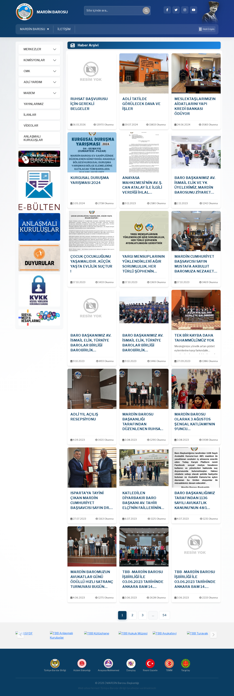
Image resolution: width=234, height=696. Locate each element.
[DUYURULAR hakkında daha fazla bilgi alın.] (39, 257)
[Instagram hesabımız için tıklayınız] (184, 10)
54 (165, 615)
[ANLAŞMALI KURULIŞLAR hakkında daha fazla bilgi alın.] (39, 226)
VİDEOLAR (31, 125)
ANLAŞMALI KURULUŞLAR (33, 138)
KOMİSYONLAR (34, 60)
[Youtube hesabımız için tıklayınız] (193, 10)
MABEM (29, 93)
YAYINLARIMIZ (34, 104)
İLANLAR (30, 115)
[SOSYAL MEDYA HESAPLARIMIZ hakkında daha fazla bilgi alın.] (39, 317)
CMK (27, 71)
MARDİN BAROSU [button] (33, 29)
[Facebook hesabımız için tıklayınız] (167, 10)
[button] (213, 635)
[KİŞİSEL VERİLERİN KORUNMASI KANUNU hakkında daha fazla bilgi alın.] (39, 290)
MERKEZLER (32, 49)
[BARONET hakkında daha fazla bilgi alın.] (39, 158)
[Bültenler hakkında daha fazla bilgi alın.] (39, 189)
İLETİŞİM (64, 29)
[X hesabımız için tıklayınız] (176, 10)
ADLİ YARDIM (33, 82)
